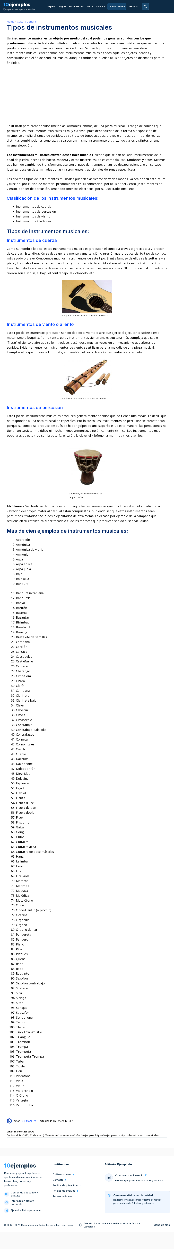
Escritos (133, 6)
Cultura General (116, 6)
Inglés (62, 6)
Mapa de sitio (162, 1224)
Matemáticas (76, 6)
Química (100, 6)
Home (10, 21)
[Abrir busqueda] (145, 6)
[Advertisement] (87, 94)
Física (90, 6)
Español (51, 6)
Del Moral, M (29, 1120)
